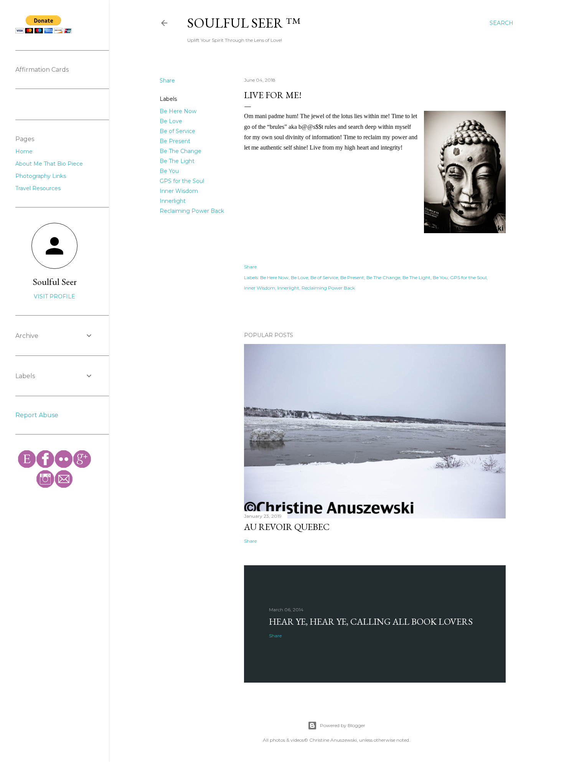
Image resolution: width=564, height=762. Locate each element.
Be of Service (177, 131)
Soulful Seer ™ (243, 23)
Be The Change (180, 151)
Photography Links (40, 176)
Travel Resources (38, 188)
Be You (169, 171)
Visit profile (54, 296)
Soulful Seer (55, 282)
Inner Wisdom (179, 191)
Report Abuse (36, 415)
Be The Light (177, 161)
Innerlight (173, 200)
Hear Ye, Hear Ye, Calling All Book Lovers (371, 621)
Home (24, 151)
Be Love (171, 121)
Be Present (175, 141)
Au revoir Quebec (287, 527)
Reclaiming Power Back (192, 210)
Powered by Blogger (342, 725)
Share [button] (167, 80)
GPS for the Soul (182, 181)
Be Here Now (178, 111)
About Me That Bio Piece (49, 163)
